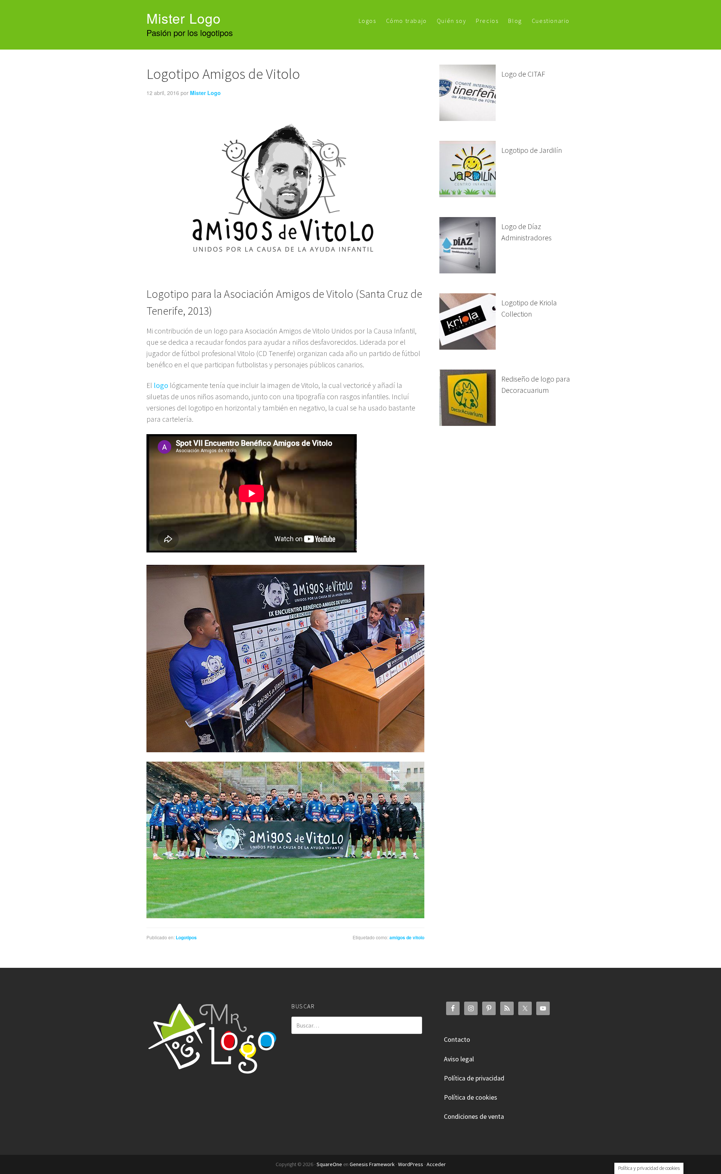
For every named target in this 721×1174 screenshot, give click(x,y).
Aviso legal (459, 1059)
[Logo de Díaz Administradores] (467, 246)
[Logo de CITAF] (467, 93)
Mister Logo (183, 17)
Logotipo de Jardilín (531, 150)
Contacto (457, 1039)
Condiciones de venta (474, 1116)
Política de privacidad (474, 1078)
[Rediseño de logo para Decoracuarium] (467, 398)
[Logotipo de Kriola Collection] (467, 322)
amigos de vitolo (406, 937)
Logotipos (186, 937)
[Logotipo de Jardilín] (467, 169)
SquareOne (329, 1164)
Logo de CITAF (523, 73)
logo (161, 385)
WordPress (410, 1164)
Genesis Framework (372, 1164)
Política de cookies (470, 1097)
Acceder (436, 1164)
